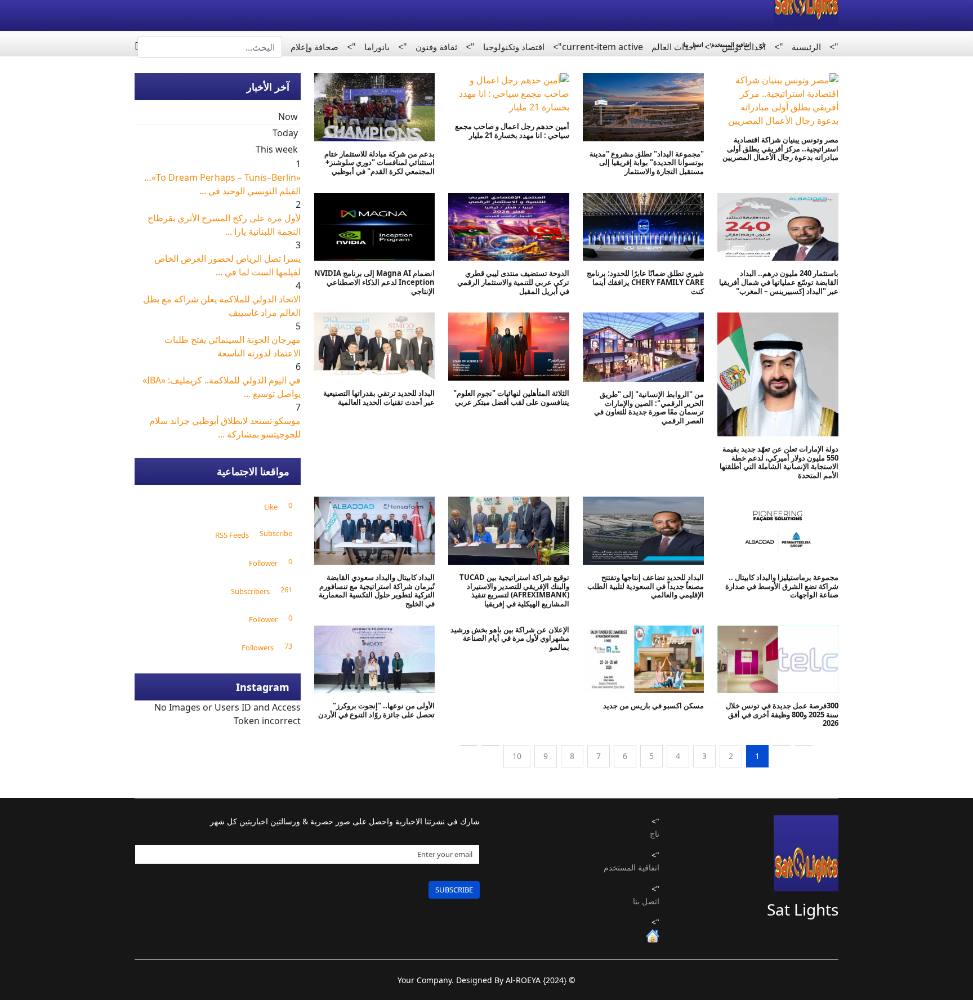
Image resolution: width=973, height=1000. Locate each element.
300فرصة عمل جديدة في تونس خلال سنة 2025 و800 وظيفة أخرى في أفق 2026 (782, 714)
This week (277, 149)
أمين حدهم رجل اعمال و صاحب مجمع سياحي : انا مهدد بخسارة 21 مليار (512, 130)
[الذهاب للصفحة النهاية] (468, 745)
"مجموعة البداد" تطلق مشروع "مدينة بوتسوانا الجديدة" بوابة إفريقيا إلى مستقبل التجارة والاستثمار (647, 162)
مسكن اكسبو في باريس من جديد (653, 705)
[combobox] (209, 47)
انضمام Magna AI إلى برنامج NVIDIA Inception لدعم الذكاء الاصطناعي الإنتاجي (374, 282)
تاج (654, 833)
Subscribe (454, 890)
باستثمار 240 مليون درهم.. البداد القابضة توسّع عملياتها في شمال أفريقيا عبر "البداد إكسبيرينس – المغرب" (778, 282)
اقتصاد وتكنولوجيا (513, 46)
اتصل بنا (646, 901)
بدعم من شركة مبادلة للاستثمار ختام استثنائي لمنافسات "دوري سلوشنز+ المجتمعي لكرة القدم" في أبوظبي (379, 162)
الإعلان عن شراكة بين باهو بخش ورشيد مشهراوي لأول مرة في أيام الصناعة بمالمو (509, 638)
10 (516, 756)
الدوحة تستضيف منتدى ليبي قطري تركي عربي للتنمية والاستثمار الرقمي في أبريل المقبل (513, 282)
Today (285, 133)
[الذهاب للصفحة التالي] (490, 745)
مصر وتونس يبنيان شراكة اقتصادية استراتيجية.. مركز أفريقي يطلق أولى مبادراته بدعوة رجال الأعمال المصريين (780, 148)
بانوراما (377, 46)
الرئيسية (806, 46)
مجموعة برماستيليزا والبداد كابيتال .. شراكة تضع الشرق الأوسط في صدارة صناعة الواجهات (781, 586)
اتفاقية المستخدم (631, 867)
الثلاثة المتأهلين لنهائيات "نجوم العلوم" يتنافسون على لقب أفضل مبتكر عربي (511, 397)
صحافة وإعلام (314, 46)
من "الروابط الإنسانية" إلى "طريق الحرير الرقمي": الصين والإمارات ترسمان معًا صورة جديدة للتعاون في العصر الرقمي (649, 407)
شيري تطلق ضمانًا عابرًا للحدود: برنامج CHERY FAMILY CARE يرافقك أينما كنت (645, 282)
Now (288, 116)
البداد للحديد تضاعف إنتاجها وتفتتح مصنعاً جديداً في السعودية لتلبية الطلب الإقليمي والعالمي (645, 586)
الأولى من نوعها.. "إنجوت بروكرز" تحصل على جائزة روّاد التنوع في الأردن (375, 710)
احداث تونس (744, 46)
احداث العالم (673, 46)
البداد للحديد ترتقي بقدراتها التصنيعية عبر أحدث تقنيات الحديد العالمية (379, 397)
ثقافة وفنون (436, 46)
